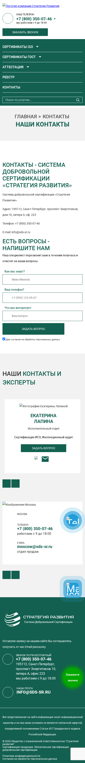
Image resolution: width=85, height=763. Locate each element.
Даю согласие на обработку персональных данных (33, 339)
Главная (26, 116)
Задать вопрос (33, 329)
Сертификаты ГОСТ (19, 57)
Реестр (8, 77)
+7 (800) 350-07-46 (34, 19)
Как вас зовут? (15, 271)
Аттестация (13, 67)
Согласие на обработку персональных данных (29, 758)
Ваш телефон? (14, 289)
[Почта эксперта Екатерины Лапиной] (45, 460)
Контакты (11, 87)
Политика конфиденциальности (21, 756)
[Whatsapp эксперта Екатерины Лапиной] (36, 460)
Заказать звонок (25, 32)
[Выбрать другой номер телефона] (54, 18)
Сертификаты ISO (17, 47)
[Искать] (78, 100)
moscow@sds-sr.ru (34, 546)
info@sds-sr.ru (34, 692)
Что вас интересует (18, 307)
